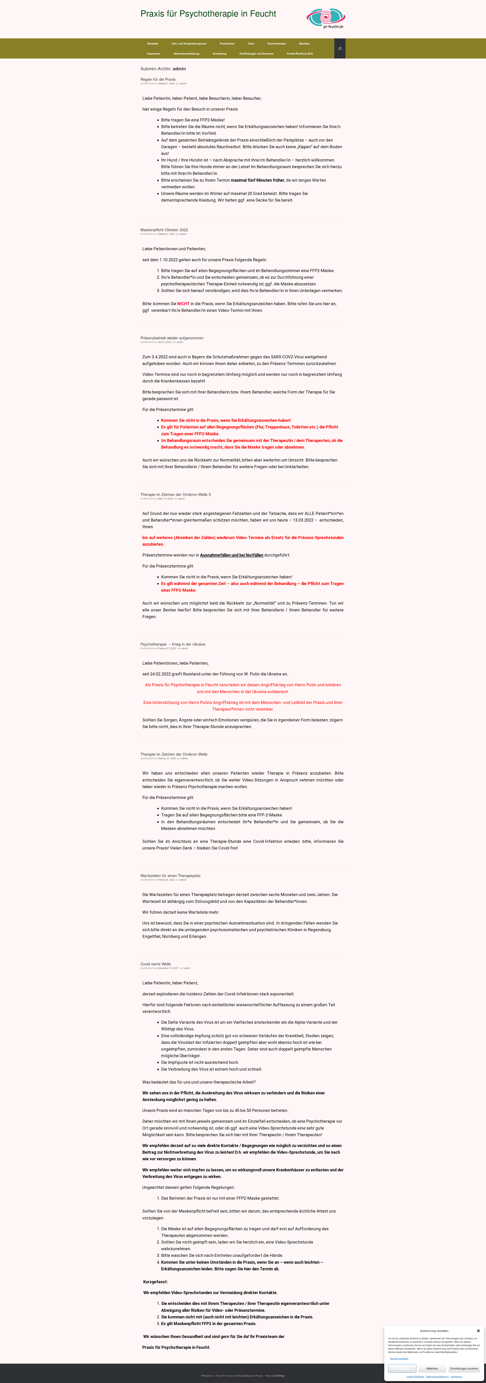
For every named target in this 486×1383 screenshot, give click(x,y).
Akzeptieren (402, 1368)
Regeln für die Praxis (158, 79)
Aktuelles (304, 43)
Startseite (152, 43)
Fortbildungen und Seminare (257, 53)
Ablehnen (432, 1368)
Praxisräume (227, 43)
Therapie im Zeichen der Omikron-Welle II (175, 494)
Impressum (456, 1376)
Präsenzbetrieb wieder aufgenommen (172, 337)
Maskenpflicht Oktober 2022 (164, 229)
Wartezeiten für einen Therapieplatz (170, 875)
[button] (478, 1331)
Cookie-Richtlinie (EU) (300, 53)
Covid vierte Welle (155, 964)
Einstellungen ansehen (464, 1368)
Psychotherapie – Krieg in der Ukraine (172, 644)
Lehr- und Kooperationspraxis (189, 43)
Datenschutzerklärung (437, 1376)
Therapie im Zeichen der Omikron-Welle (173, 754)
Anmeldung (219, 53)
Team (251, 43)
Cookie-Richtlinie (415, 1376)
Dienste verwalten (399, 1358)
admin (179, 68)
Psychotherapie (276, 43)
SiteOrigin (280, 1375)
